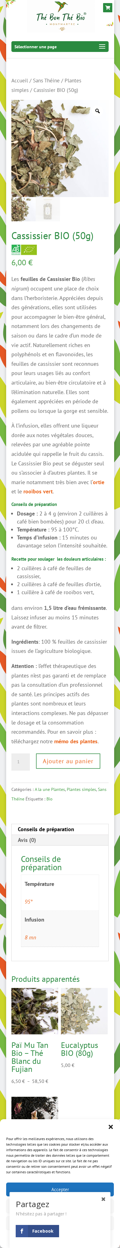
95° (29, 901)
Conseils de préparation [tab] (46, 829)
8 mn (30, 937)
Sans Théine (46, 80)
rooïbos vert (38, 491)
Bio (49, 799)
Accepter (60, 1189)
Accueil (19, 80)
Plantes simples (81, 789)
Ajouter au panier (68, 761)
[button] (111, 1127)
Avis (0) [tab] (27, 839)
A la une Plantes (50, 789)
